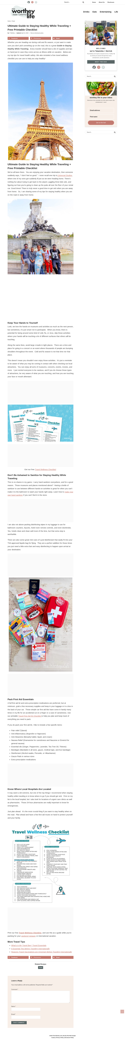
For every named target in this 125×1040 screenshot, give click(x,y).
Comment (14, 989)
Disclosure (111, 2)
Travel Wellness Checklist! (45, 469)
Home (94, 2)
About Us (102, 2)
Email (13, 1014)
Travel (40, 967)
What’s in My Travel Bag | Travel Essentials (28, 945)
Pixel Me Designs (71, 1035)
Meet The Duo (101, 62)
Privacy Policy (60, 1037)
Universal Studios (64, 175)
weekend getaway (28, 936)
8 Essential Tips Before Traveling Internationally (30, 949)
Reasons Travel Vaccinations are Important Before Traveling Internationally (41, 952)
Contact (53, 1037)
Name (13, 1006)
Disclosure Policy (69, 1037)
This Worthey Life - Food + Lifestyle (23, 12)
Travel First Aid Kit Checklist (29, 716)
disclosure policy (39, 33)
